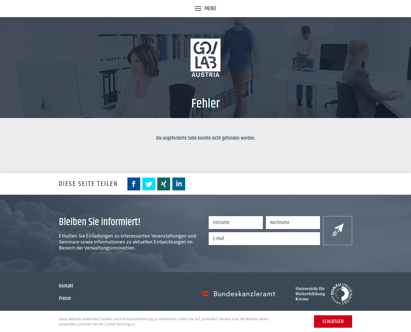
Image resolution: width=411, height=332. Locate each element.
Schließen (333, 321)
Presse (65, 298)
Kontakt (66, 286)
